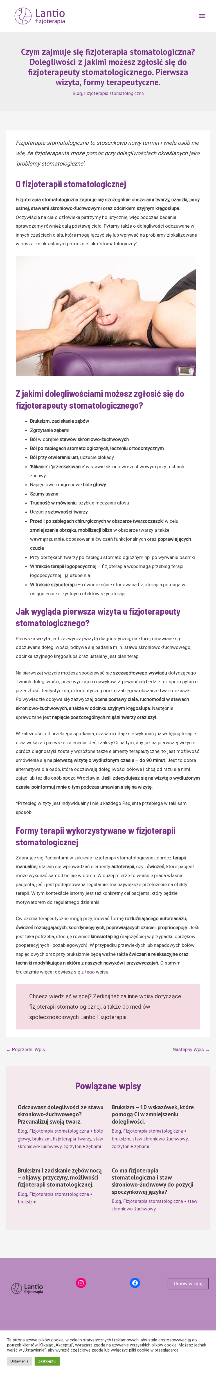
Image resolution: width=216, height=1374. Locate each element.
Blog (77, 93)
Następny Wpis (191, 1049)
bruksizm (41, 1139)
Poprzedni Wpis (25, 1049)
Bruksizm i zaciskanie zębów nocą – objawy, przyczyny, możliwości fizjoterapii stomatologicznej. (60, 1177)
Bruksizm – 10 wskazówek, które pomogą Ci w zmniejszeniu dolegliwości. (153, 1114)
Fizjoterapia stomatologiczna (114, 93)
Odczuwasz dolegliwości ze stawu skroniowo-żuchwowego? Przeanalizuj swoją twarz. (61, 1114)
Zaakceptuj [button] (47, 1361)
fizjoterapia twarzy (72, 1139)
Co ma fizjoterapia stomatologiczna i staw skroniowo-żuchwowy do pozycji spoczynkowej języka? (152, 1181)
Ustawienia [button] (19, 1361)
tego (90, 972)
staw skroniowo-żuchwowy (160, 1139)
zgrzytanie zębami (82, 1146)
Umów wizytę (188, 1283)
